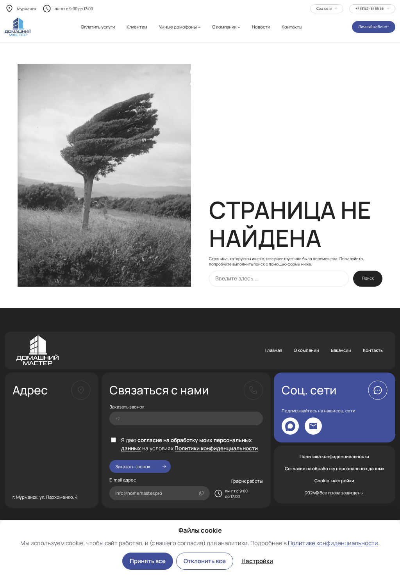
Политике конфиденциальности (333, 543)
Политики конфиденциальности (216, 448)
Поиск (368, 278)
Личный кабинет (373, 26)
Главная (273, 350)
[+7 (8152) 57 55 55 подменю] (388, 8)
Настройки (257, 561)
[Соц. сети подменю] (336, 8)
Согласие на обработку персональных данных (334, 468)
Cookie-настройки (334, 480)
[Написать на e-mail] (313, 426)
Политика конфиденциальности (334, 456)
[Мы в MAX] (290, 426)
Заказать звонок (127, 407)
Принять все (148, 561)
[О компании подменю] (239, 27)
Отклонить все (205, 561)
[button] (378, 390)
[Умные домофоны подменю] (199, 27)
